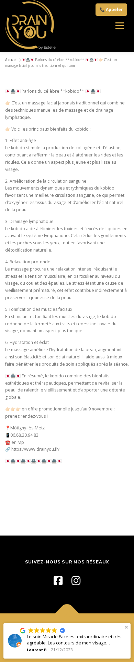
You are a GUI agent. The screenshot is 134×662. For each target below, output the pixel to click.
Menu (119, 26)
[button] (126, 627)
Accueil (11, 59)
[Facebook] (58, 580)
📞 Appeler (111, 9)
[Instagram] (75, 580)
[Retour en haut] (67, 613)
